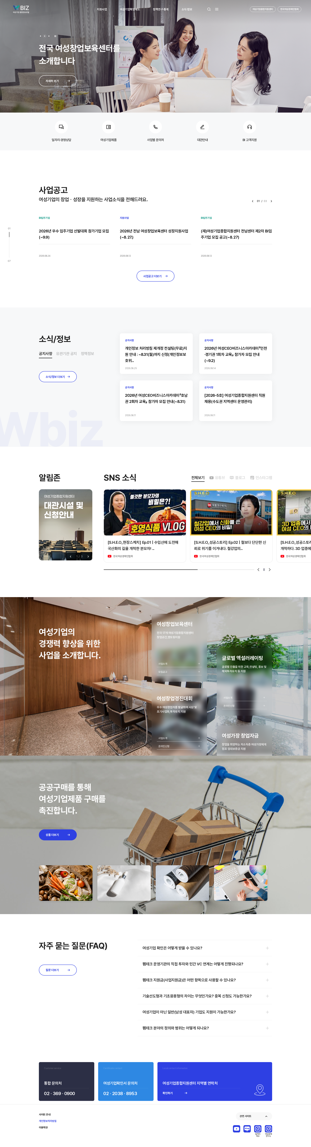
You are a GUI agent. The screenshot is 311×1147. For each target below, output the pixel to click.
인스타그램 (264, 477)
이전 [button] (70, 556)
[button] (40, 36)
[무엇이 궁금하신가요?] (299, 1127)
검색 (209, 9)
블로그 (240, 477)
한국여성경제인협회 (289, 9)
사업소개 (162, 663)
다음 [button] (88, 556)
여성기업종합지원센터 (263, 9)
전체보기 (198, 477)
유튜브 (220, 477)
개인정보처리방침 (47, 1121)
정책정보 (87, 353)
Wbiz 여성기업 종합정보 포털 (21, 9)
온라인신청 (163, 746)
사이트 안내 (44, 1114)
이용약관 (43, 1127)
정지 (264, 569)
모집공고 (162, 671)
